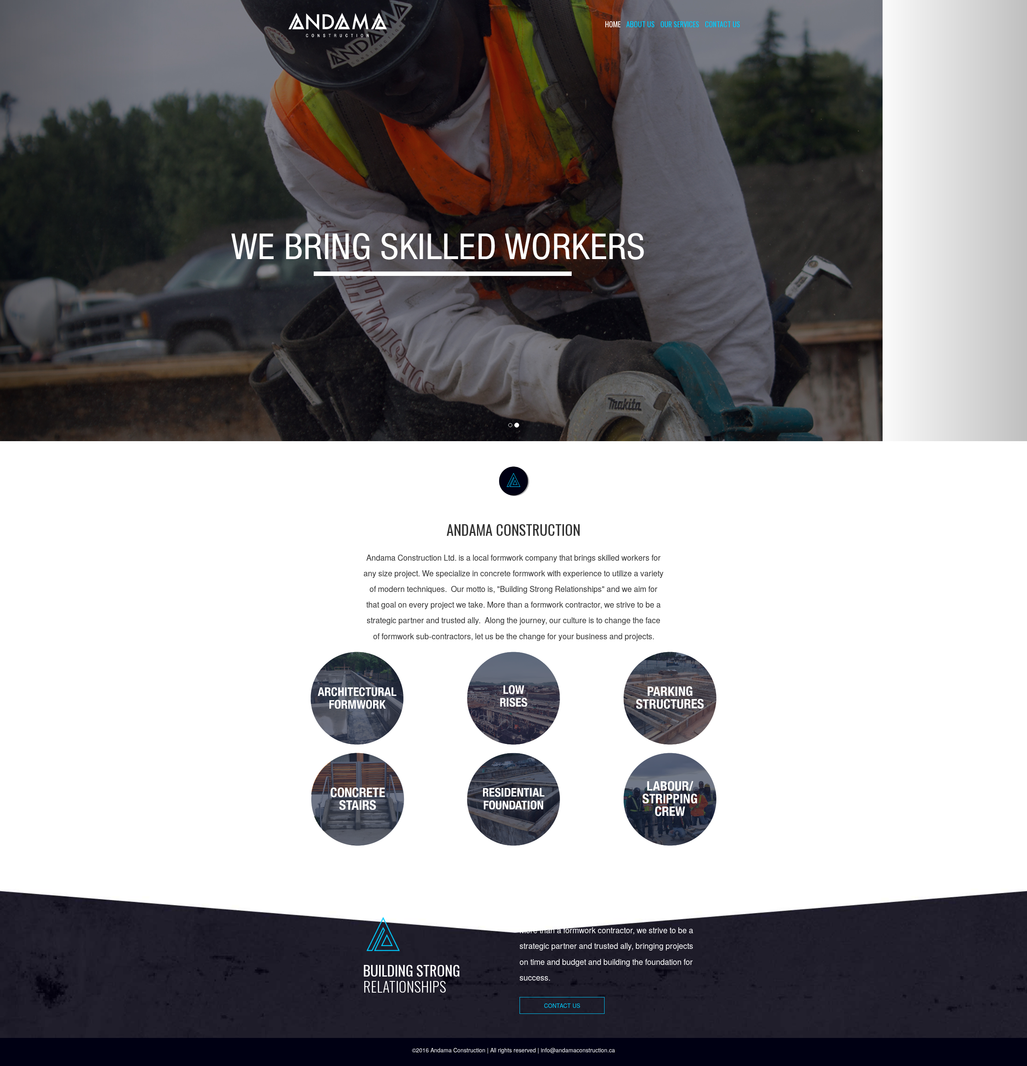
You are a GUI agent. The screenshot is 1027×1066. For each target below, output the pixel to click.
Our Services (679, 23)
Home (613, 23)
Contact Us (722, 23)
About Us (640, 23)
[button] (77, 220)
